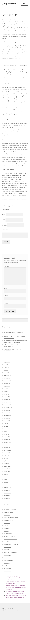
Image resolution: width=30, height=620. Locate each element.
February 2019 (7, 487)
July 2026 (6, 364)
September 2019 (8, 469)
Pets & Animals (7, 547)
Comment (7, 266)
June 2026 (6, 367)
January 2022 (7, 418)
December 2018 (7, 493)
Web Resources (7, 571)
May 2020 (6, 458)
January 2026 (7, 378)
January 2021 (7, 439)
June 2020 (6, 455)
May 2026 (6, 370)
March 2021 (6, 434)
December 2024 (7, 402)
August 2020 (7, 453)
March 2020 (6, 463)
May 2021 (6, 429)
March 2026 (6, 372)
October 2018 (7, 498)
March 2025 (6, 394)
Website (6, 303)
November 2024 (7, 404)
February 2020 (7, 466)
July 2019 (6, 474)
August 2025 (7, 386)
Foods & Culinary (8, 528)
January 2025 (7, 399)
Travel (5, 565)
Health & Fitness (8, 533)
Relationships (7, 555)
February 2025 (7, 396)
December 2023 (7, 413)
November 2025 (7, 380)
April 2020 (6, 461)
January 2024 (7, 410)
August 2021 (7, 420)
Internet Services (8, 541)
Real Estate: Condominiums (10, 552)
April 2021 (6, 431)
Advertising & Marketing (10, 509)
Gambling (6, 531)
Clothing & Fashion (8, 520)
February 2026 (7, 375)
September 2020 (8, 450)
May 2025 (6, 388)
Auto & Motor (7, 515)
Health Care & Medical (9, 536)
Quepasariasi (9, 3)
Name (6, 288)
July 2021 (6, 423)
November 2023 (7, 415)
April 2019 (6, 482)
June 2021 (6, 426)
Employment (7, 523)
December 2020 (7, 442)
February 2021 (7, 437)
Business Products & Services (11, 517)
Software (6, 557)
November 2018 (7, 495)
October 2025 (7, 383)
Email (6, 295)
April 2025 (6, 391)
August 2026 (7, 362)
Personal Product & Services (11, 544)
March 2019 (6, 485)
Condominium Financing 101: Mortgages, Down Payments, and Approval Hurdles (15, 341)
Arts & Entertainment (9, 512)
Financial (6, 525)
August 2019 (7, 471)
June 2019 (6, 477)
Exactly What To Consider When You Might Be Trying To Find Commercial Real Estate (16, 587)
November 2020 (7, 445)
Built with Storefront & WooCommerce (12, 611)
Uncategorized (7, 568)
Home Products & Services (10, 539)
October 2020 (7, 447)
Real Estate (6, 549)
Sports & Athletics (8, 560)
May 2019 (6, 479)
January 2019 (7, 490)
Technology (6, 563)
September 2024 (8, 407)
